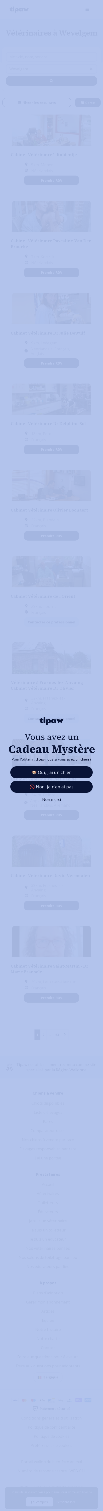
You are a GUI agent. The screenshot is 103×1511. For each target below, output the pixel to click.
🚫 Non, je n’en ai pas (51, 787)
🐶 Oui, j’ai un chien (51, 772)
